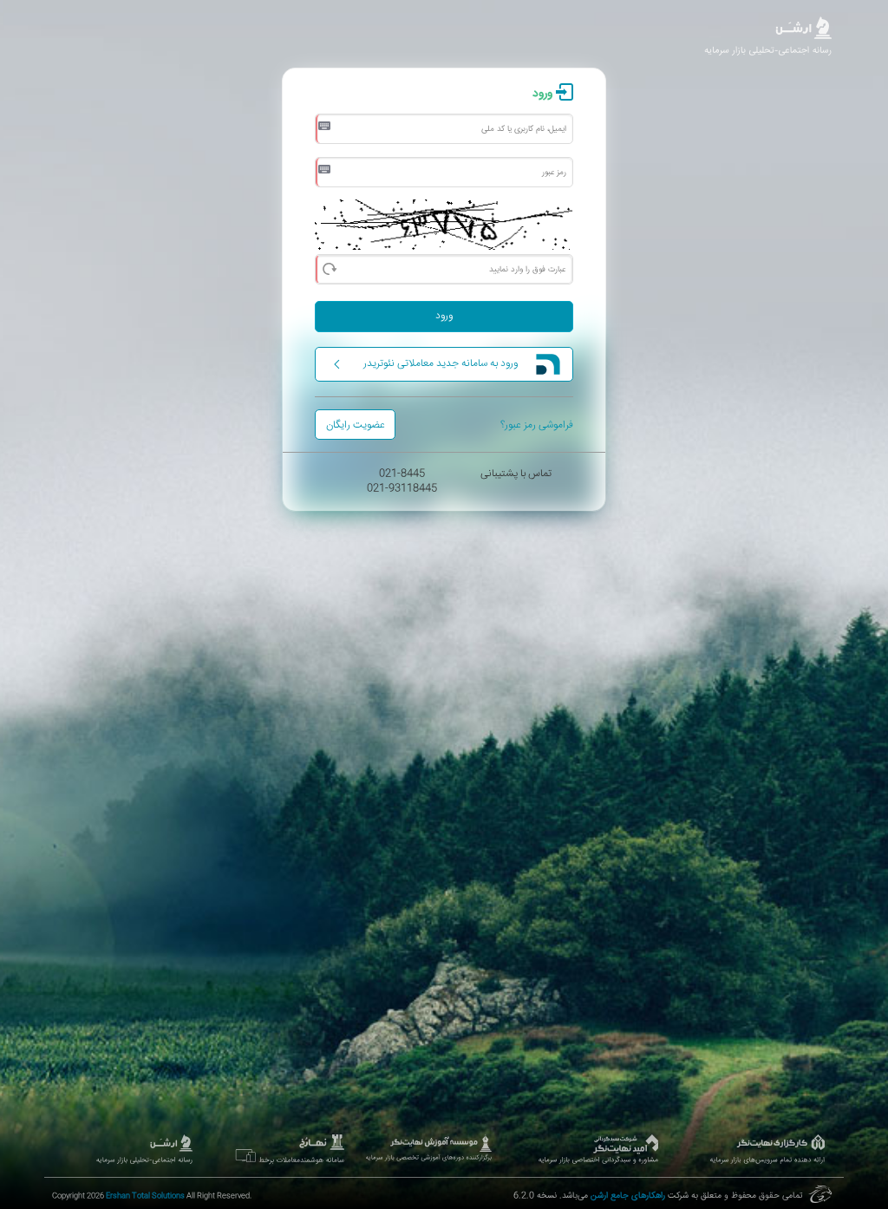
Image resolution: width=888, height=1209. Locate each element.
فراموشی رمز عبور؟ (536, 425)
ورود (444, 316)
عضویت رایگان (355, 425)
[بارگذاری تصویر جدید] (329, 267)
